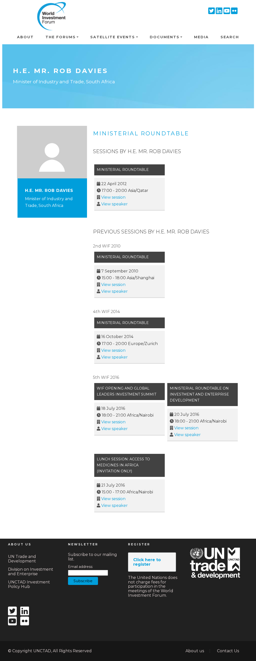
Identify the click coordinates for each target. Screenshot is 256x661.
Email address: (80, 567)
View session (113, 197)
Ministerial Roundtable (141, 133)
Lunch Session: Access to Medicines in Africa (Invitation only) (123, 465)
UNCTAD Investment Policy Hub (29, 584)
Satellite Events (112, 37)
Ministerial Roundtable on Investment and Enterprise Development (199, 394)
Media (201, 37)
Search (229, 37)
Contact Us (228, 650)
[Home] (50, 9)
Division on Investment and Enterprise (30, 571)
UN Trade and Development (22, 558)
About (25, 37)
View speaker (114, 204)
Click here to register (147, 562)
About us (195, 650)
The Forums (61, 37)
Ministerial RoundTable (123, 257)
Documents (165, 37)
